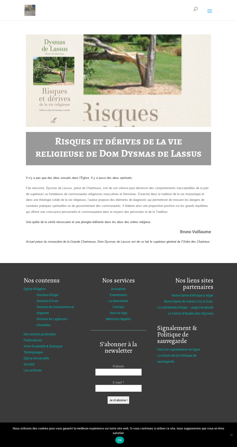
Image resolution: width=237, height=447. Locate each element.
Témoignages (33, 352)
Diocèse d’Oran (47, 301)
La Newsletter (118, 301)
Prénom (118, 366)
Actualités (118, 289)
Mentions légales (118, 319)
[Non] (231, 434)
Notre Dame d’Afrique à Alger (192, 295)
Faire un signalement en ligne (178, 349)
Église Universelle (36, 358)
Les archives (33, 370)
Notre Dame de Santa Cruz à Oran (188, 301)
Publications (33, 340)
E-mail (118, 382)
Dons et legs (118, 313)
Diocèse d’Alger (48, 295)
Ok (120, 440)
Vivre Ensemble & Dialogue (43, 346)
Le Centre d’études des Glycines (190, 313)
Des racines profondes (40, 334)
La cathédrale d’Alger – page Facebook (185, 307)
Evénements (118, 295)
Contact (118, 307)
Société (29, 364)
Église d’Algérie (35, 289)
